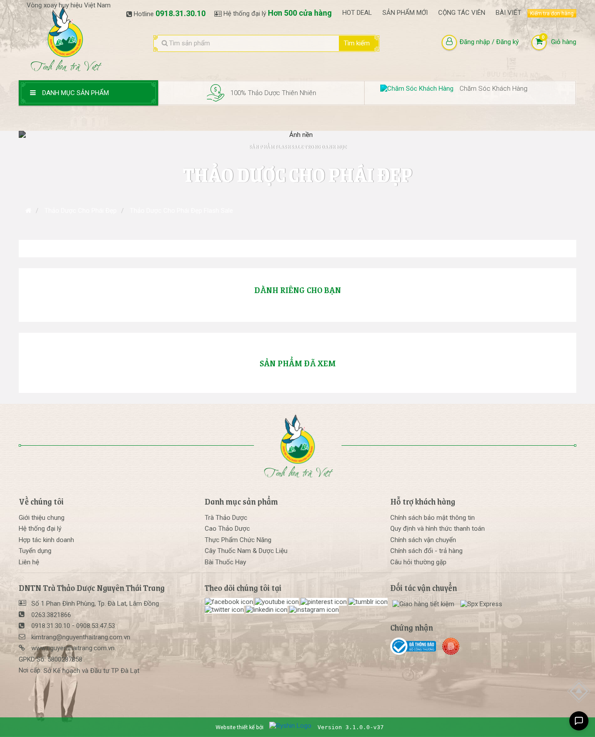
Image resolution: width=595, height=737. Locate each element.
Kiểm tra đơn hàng (552, 13)
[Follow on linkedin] (267, 610)
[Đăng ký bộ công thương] (415, 646)
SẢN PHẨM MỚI (405, 13)
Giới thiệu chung (41, 518)
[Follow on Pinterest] (324, 602)
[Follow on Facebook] (230, 602)
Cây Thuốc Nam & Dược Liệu (246, 551)
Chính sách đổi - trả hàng (426, 551)
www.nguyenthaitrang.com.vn (73, 648)
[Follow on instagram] (314, 610)
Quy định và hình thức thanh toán (437, 528)
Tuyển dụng (35, 551)
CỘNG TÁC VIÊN (461, 13)
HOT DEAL (357, 13)
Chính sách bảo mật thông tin (432, 518)
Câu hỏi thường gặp (418, 562)
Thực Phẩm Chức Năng (238, 540)
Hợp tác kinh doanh (46, 540)
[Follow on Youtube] (278, 602)
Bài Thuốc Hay (225, 562)
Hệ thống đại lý (40, 528)
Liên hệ (29, 562)
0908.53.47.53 (95, 626)
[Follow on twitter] (225, 610)
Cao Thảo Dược (227, 528)
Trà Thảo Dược (226, 518)
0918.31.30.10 (181, 13)
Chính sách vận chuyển (423, 540)
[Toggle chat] (578, 720)
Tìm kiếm (357, 43)
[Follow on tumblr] (368, 602)
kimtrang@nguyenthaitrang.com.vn (80, 637)
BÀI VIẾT (508, 13)
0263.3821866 (51, 615)
